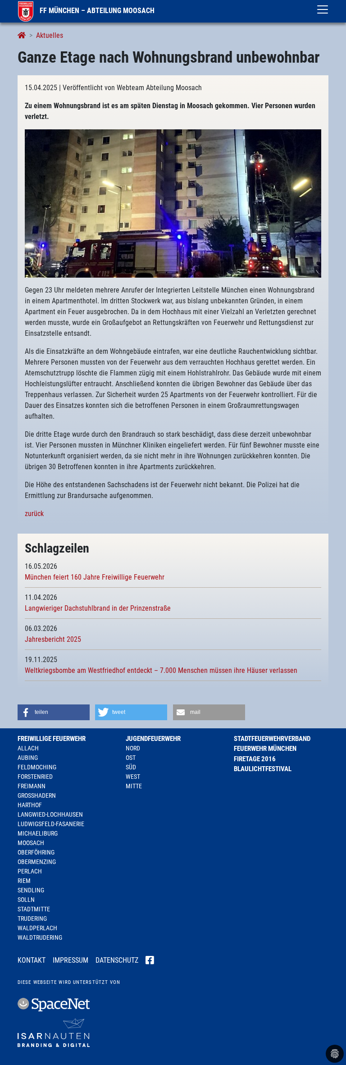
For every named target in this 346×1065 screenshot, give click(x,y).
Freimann (32, 786)
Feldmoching (37, 767)
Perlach (30, 871)
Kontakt (32, 960)
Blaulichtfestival (262, 769)
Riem (24, 880)
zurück (34, 513)
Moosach (31, 842)
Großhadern (37, 795)
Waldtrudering (40, 937)
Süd (131, 767)
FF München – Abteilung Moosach (96, 10)
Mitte (134, 786)
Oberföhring (36, 852)
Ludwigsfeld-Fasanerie (51, 823)
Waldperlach (37, 928)
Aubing (28, 757)
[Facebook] (150, 961)
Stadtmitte (34, 909)
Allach (28, 748)
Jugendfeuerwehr (153, 739)
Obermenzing (37, 861)
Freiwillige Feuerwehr (52, 739)
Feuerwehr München (265, 749)
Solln (26, 899)
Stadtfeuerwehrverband (272, 739)
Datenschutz (117, 960)
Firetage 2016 (255, 759)
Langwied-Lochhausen (50, 814)
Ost (131, 757)
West (133, 776)
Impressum (70, 960)
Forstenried (35, 776)
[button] (54, 712)
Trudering (32, 918)
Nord (133, 748)
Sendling (31, 890)
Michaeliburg (38, 833)
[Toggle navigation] (322, 9)
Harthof (30, 805)
